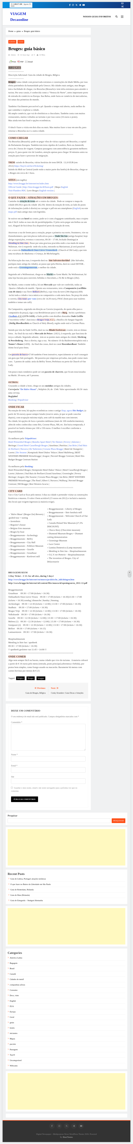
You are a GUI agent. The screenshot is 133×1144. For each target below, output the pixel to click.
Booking (12, 400)
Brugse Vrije (43, 319)
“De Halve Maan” (28, 389)
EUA (12, 1006)
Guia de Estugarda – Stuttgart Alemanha (26, 900)
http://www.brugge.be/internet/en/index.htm (28, 183)
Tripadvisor (23, 400)
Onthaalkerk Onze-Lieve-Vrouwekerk (39, 250)
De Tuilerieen (35, 449)
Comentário (16, 722)
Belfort (36, 291)
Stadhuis (13, 316)
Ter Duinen (57, 442)
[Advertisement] (66, 847)
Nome (14, 754)
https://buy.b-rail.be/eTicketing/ (29, 166)
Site (12, 777)
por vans (27, 298)
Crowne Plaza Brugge (53, 449)
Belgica (20, 678)
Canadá (13, 974)
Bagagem (13, 963)
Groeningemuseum (28, 267)
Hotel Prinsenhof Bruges (19, 442)
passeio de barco (20, 354)
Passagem (14, 1049)
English (64, 187)
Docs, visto (14, 995)
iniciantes (13, 1033)
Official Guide (15, 187)
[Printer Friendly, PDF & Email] (21, 62)
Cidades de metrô (17, 979)
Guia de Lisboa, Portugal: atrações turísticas (28, 879)
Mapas (12, 1039)
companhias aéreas (17, 985)
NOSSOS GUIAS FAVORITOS (97, 17)
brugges (41, 678)
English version (46, 190)
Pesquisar (12, 815)
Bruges (31, 678)
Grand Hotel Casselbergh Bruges (33, 445)
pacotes (13, 1044)
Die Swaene (21, 452)
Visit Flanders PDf (16, 190)
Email (14, 766)
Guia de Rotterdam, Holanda (22, 890)
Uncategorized (16, 1060)
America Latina (16, 958)
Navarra (24, 449)
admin (13, 55)
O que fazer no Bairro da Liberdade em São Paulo (30, 884)
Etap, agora (72, 410)
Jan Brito (73, 445)
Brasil (12, 968)
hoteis (12, 1028)
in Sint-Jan (18, 243)
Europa (12, 42)
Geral (12, 1017)
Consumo (14, 990)
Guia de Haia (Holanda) (20, 895)
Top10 (12, 1055)
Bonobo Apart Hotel (41, 442)
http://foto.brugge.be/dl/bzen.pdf (38, 187)
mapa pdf (12, 212)
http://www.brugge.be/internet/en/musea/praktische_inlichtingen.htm (41, 579)
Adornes (76, 442)
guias (20, 42)
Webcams (14, 1066)
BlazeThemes (68, 1137)
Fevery (67, 442)
